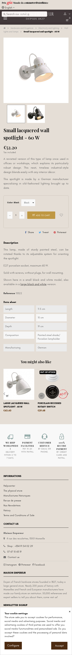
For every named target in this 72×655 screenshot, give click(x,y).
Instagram (11, 564)
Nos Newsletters (11, 505)
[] (7, 396)
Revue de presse (12, 500)
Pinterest (61, 232)
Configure (13, 645)
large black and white (33, 284)
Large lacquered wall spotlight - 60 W (16, 405)
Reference (9, 293)
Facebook (39, 564)
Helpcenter (9, 485)
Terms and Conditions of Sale (18, 515)
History (6, 510)
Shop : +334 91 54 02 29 (20, 546)
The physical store (12, 490)
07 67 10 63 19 (14, 551)
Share (31, 232)
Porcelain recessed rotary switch (49, 405)
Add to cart (42, 215)
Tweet (45, 232)
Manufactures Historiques (16, 495)
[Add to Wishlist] (61, 215)
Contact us (13, 557)
